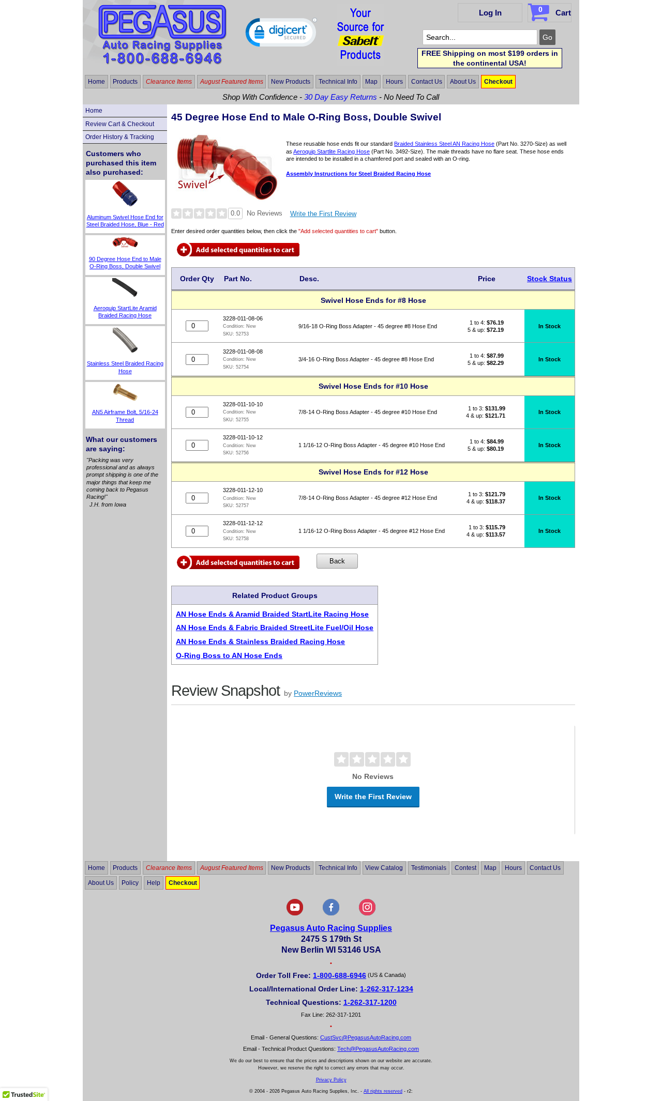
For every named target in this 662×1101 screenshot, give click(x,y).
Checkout (498, 81)
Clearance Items (169, 81)
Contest (465, 867)
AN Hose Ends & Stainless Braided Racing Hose (260, 641)
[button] (281, 34)
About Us (463, 81)
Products (125, 81)
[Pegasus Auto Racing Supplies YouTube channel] (295, 913)
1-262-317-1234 (386, 989)
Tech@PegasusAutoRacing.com (378, 1049)
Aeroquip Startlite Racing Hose (331, 151)
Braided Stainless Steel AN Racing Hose (444, 144)
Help (153, 882)
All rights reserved (383, 1091)
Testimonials (428, 867)
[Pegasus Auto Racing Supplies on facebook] (331, 913)
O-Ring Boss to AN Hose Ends (229, 655)
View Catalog (384, 867)
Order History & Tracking (119, 137)
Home (96, 81)
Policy (130, 882)
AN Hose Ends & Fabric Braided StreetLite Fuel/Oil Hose (274, 627)
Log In (490, 12)
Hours (394, 81)
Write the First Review (323, 214)
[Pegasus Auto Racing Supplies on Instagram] (367, 913)
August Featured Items (231, 81)
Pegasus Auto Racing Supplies (331, 928)
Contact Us (426, 81)
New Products (290, 81)
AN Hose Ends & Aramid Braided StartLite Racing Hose (272, 614)
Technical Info (338, 81)
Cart (554, 11)
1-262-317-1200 (370, 1002)
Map (371, 81)
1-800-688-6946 (339, 975)
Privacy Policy (331, 1079)
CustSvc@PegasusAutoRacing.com (365, 1037)
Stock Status (549, 278)
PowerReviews (318, 693)
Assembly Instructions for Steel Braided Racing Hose (358, 174)
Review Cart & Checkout (119, 124)
